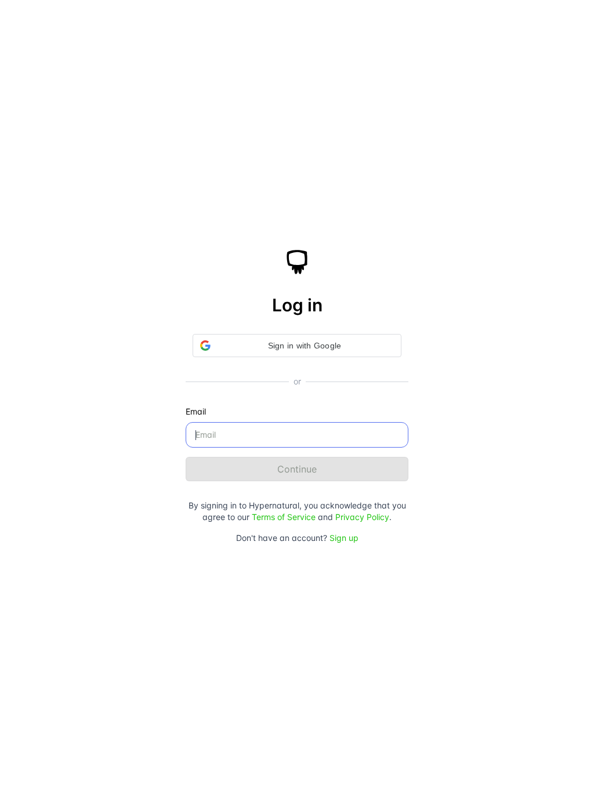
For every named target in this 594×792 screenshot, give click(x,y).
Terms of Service (284, 517)
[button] (297, 345)
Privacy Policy (362, 517)
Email (196, 411)
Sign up (343, 538)
